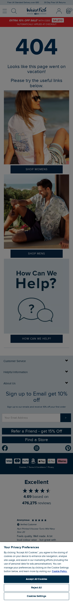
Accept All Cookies (36, 579)
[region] (36, 571)
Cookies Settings (36, 596)
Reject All (36, 587)
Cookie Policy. (59, 571)
